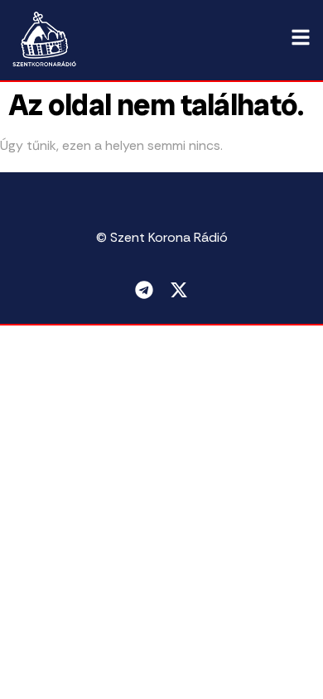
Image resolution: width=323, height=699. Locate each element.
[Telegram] (144, 290)
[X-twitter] (179, 290)
